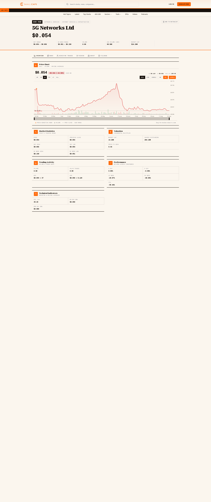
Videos (135, 14)
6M (45, 77)
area (142, 77)
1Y (53, 77)
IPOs (127, 14)
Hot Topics (67, 14)
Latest (77, 14)
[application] (105, 100)
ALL (57, 77)
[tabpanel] (105, 136)
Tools (117, 14)
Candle (154, 77)
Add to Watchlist (171, 21)
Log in (171, 4)
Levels (172, 77)
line (147, 77)
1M (37, 77)
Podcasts (144, 14)
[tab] (38, 56)
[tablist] (105, 56)
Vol (165, 77)
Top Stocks (87, 14)
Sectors (107, 14)
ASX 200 (98, 14)
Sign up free (184, 4)
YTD (49, 77)
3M (41, 77)
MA (160, 77)
